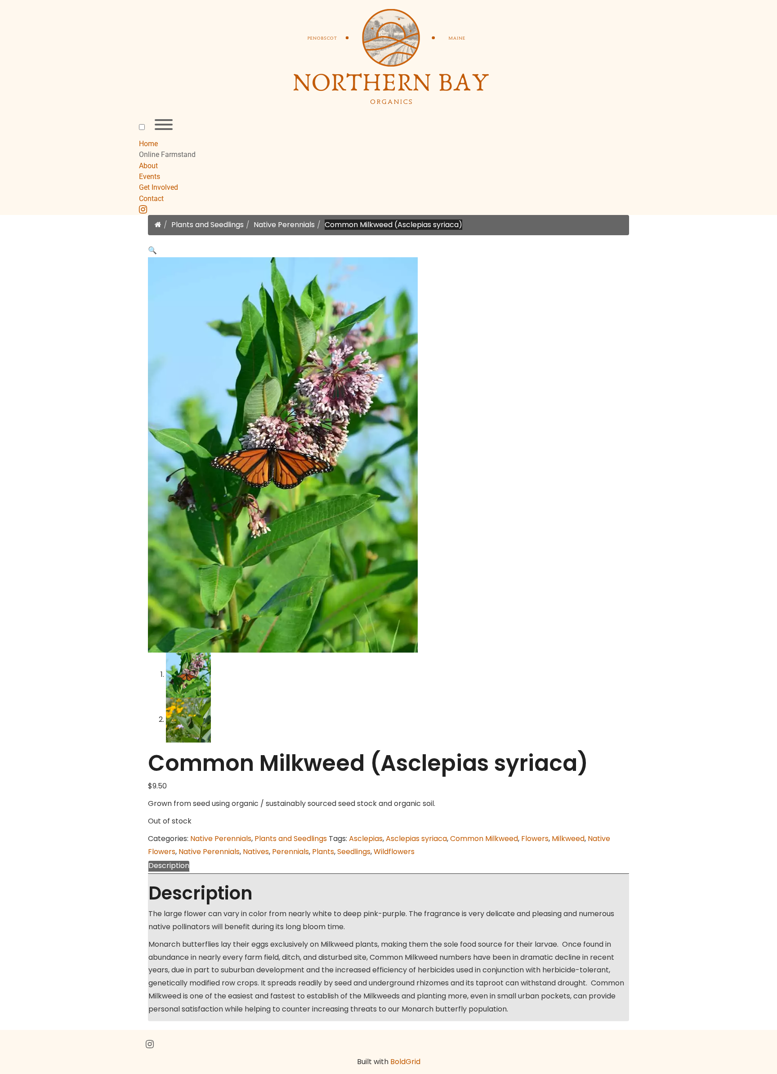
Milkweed (568, 838)
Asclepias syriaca (416, 838)
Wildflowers (394, 851)
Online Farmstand (167, 154)
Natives (256, 851)
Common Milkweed (484, 838)
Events (149, 176)
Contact (151, 198)
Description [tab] (168, 865)
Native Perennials (284, 224)
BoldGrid (405, 1061)
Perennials (290, 851)
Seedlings (354, 851)
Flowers (535, 838)
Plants (323, 851)
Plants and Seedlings (207, 224)
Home (148, 143)
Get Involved (158, 187)
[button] (152, 250)
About (148, 165)
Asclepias (366, 838)
